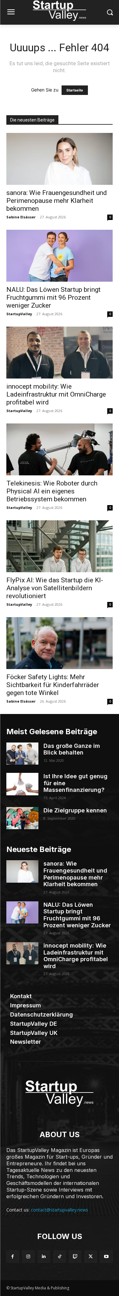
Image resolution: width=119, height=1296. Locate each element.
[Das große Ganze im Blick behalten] (22, 753)
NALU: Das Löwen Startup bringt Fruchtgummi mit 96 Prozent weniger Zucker (53, 297)
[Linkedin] (44, 1256)
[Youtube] (106, 1256)
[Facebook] (12, 1256)
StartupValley (19, 313)
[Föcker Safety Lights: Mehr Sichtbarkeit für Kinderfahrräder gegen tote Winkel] (59, 643)
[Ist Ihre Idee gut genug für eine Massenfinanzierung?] (22, 784)
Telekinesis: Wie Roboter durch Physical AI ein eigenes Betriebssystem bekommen (51, 491)
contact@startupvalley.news (59, 1210)
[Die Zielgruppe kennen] (22, 818)
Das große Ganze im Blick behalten (71, 749)
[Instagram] (28, 1256)
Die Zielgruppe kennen (75, 810)
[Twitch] (75, 1256)
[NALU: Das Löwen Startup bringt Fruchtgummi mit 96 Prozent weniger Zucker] (59, 256)
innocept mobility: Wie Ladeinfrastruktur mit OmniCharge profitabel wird (56, 394)
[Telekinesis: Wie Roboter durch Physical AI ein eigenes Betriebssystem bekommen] (59, 449)
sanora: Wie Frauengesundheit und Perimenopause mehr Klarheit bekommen (56, 200)
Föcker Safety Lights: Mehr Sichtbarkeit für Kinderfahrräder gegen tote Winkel (52, 685)
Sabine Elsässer (21, 217)
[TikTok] (59, 1256)
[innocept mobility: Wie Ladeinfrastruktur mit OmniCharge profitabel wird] (59, 353)
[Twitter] (90, 1256)
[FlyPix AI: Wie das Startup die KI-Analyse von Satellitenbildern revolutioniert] (59, 546)
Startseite (74, 90)
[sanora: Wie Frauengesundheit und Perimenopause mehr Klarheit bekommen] (59, 159)
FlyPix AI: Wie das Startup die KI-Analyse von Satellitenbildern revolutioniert (54, 588)
